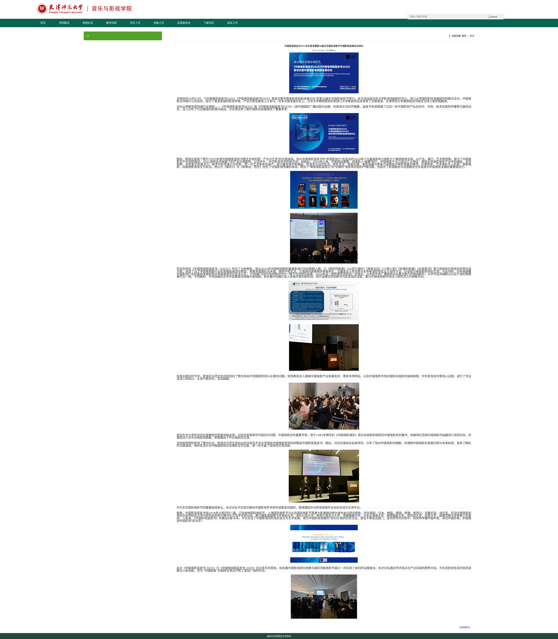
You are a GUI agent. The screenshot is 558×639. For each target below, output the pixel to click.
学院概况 (64, 23)
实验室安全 (183, 23)
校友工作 (232, 23)
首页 (43, 23)
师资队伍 (88, 23)
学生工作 (135, 23)
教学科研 (111, 23)
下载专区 (209, 23)
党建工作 (159, 23)
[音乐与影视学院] (96, 14)
